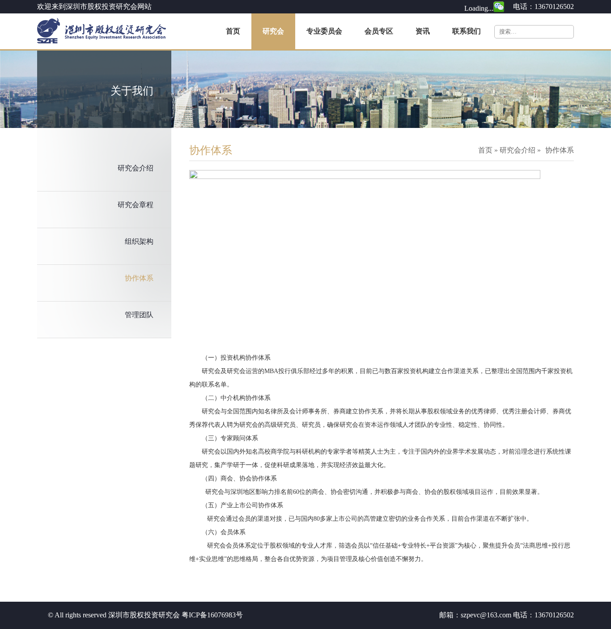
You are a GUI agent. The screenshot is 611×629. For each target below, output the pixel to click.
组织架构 (139, 241)
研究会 (273, 31)
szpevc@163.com (486, 615)
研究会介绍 (135, 168)
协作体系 (139, 278)
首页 (233, 31)
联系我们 (466, 31)
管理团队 (139, 315)
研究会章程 (135, 204)
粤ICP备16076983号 (212, 615)
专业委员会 (324, 31)
